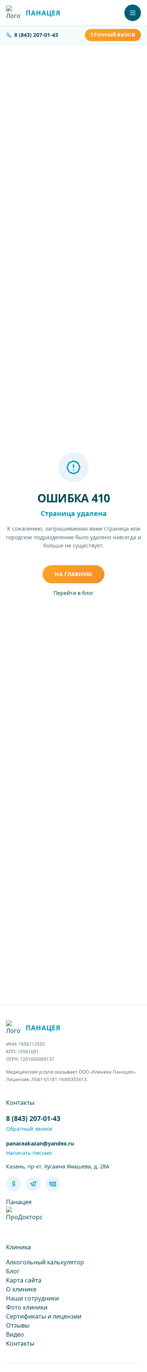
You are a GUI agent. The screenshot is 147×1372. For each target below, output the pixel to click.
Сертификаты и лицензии (43, 1316)
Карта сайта (23, 1280)
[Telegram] (33, 1183)
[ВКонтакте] (52, 1183)
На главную (73, 574)
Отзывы (17, 1325)
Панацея (19, 1202)
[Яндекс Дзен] (13, 1183)
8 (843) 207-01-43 (36, 34)
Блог (13, 1271)
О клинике (21, 1289)
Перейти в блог (73, 592)
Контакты (20, 1343)
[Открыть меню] (132, 13)
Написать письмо (29, 1152)
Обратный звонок (29, 1128)
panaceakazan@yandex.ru (40, 1143)
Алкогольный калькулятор (45, 1262)
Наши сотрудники (32, 1298)
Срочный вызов (113, 35)
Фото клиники (26, 1307)
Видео (15, 1334)
